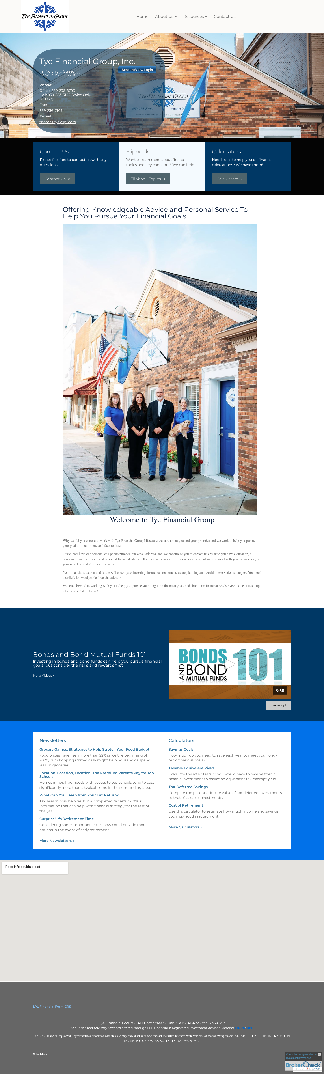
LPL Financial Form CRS (52, 1007)
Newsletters (52, 740)
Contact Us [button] (55, 179)
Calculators (181, 740)
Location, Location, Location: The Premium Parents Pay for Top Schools (96, 775)
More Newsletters (56, 841)
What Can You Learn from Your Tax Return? (79, 795)
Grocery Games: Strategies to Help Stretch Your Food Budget (94, 749)
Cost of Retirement (186, 805)
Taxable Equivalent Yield (191, 768)
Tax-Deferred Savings (188, 787)
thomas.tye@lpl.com (57, 122)
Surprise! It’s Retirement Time (66, 819)
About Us (164, 16)
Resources (193, 16)
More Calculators (185, 827)
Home (142, 16)
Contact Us (225, 16)
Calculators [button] (227, 179)
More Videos (43, 675)
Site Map (40, 1054)
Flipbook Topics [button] (146, 179)
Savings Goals (181, 749)
